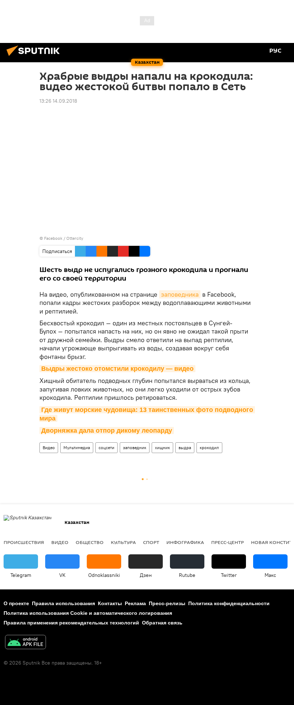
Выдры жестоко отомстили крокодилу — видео (117, 368)
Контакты (110, 603)
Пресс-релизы (167, 603)
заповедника (180, 294)
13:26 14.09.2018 (58, 101)
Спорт (151, 542)
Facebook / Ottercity (63, 238)
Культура (123, 542)
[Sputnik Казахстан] (35, 57)
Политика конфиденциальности (229, 603)
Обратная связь (162, 623)
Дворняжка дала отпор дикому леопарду (106, 430)
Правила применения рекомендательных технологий (71, 623)
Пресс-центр (227, 542)
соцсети (106, 447)
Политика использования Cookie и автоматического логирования (88, 613)
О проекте (16, 603)
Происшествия (24, 542)
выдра (185, 447)
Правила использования (63, 603)
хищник (162, 447)
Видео (49, 447)
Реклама (135, 603)
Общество (90, 542)
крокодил (209, 447)
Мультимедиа (76, 447)
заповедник (134, 447)
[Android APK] (25, 643)
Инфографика (185, 542)
